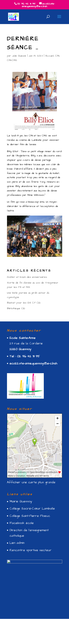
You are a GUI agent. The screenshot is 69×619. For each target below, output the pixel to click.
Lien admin (17, 543)
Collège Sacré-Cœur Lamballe (32, 508)
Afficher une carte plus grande (31, 482)
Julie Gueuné (19, 56)
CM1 (57, 56)
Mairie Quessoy (21, 501)
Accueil (49, 56)
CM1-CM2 (12, 60)
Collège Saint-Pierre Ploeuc (30, 516)
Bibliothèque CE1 (16, 308)
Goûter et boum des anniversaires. (27, 277)
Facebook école (22, 523)
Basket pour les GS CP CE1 (23, 303)
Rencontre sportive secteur (31, 550)
